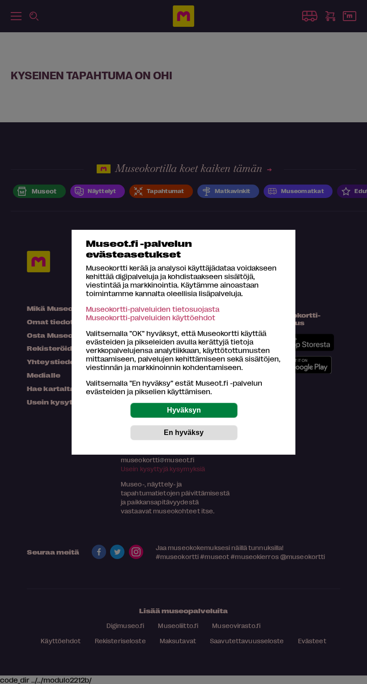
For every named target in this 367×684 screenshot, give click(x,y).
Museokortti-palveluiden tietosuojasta (152, 309)
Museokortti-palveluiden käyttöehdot (150, 317)
